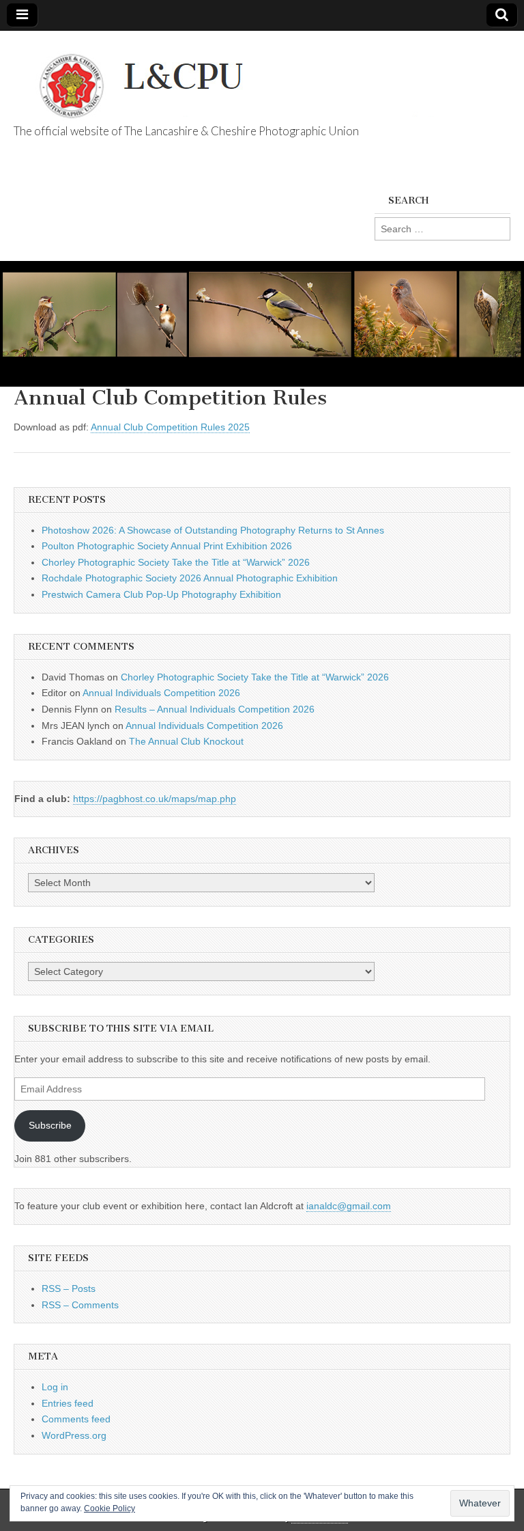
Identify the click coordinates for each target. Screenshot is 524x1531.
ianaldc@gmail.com (348, 1205)
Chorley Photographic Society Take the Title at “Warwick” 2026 (176, 562)
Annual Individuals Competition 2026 (161, 692)
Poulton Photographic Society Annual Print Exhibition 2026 (167, 545)
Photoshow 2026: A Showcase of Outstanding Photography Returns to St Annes (213, 530)
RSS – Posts (69, 1288)
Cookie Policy (109, 1508)
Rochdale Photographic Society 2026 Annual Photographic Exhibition (190, 578)
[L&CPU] (252, 78)
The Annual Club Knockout (186, 741)
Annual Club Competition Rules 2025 (170, 427)
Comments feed (76, 1418)
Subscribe (50, 1125)
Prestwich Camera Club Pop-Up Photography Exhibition (161, 594)
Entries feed (67, 1403)
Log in (55, 1386)
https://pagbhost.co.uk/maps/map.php (154, 798)
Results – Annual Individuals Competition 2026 (215, 709)
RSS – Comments (80, 1304)
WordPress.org (74, 1435)
